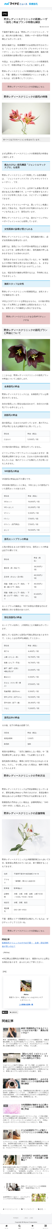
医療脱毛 (33, 4)
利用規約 (16, 1218)
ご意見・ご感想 (28, 1218)
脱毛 (5, 1012)
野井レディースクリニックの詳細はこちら (26, 86)
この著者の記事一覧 (26, 1004)
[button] (47, 592)
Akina (26, 994)
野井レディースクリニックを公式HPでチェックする (26, 318)
